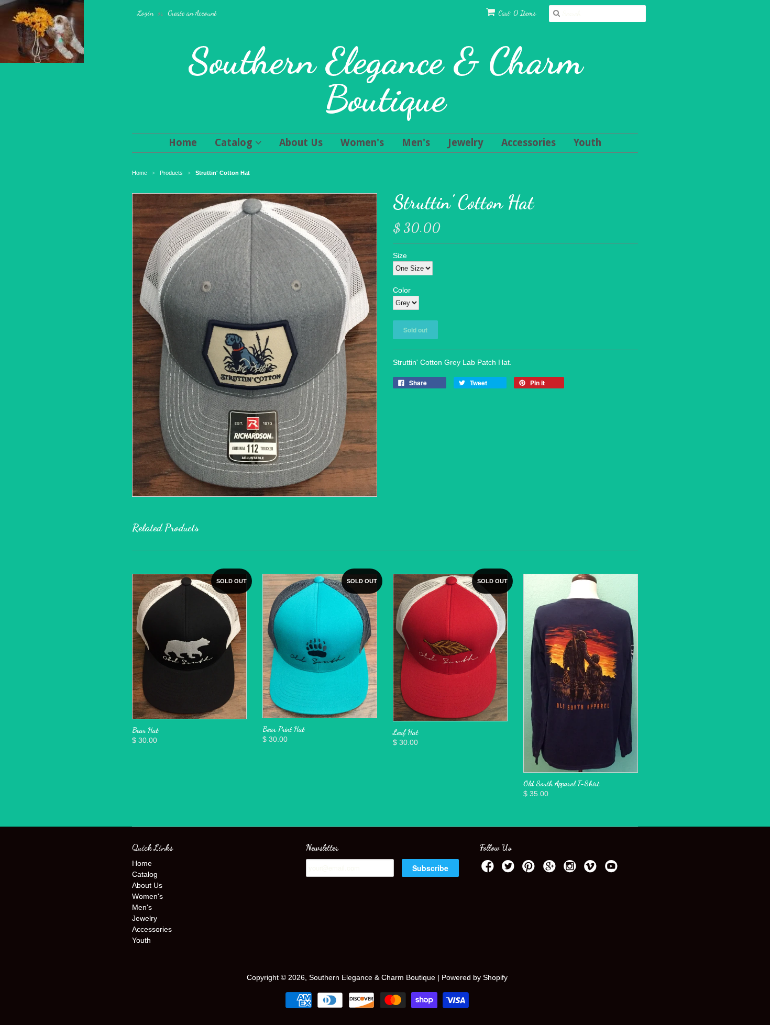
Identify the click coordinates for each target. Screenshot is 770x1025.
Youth (587, 143)
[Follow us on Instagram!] (571, 869)
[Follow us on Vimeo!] (592, 869)
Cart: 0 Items (517, 12)
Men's (416, 143)
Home (183, 143)
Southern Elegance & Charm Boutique (385, 79)
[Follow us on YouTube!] (613, 869)
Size (400, 255)
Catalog (235, 143)
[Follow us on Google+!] (551, 869)
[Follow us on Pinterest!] (530, 869)
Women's (362, 143)
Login (145, 12)
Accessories (528, 143)
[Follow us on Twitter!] (510, 869)
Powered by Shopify (475, 977)
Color (402, 290)
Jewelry (465, 143)
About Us (301, 143)
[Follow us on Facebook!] (489, 869)
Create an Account (192, 12)
